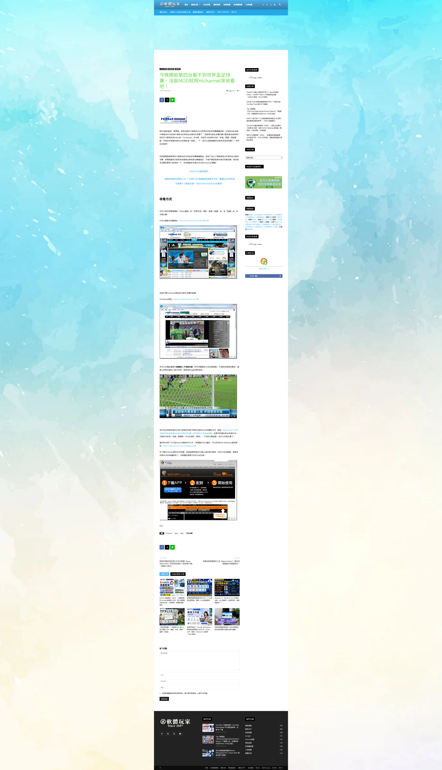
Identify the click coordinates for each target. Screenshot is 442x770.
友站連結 (250, 768)
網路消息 (177, 69)
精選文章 (194, 4)
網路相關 (216, 4)
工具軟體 (248, 4)
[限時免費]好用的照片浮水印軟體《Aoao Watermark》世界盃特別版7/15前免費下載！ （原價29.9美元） (177, 563)
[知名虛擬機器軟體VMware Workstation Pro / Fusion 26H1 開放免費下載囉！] (208, 753)
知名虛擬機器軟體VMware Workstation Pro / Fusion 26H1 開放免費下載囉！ (228, 753)
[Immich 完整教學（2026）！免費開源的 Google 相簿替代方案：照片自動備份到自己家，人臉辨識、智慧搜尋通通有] (172, 587)
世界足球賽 (189, 533)
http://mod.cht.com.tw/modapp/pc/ (178, 445)
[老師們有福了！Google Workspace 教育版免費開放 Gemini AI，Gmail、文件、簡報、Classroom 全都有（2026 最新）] (199, 616)
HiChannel (169, 533)
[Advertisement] (221, 33)
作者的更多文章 (178, 574)
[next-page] (164, 638)
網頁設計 (250, 229)
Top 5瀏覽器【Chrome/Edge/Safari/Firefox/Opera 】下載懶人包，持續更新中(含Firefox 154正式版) (264, 111)
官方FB (274, 768)
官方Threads (223, 12)
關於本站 (163, 12)
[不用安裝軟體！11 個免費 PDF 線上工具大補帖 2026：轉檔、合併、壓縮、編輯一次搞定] (172, 616)
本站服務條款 (214, 768)
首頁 (186, 4)
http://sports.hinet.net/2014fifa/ (193, 220)
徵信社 (250, 215)
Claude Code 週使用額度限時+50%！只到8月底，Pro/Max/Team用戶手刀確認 (264, 103)
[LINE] (172, 100)
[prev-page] (161, 638)
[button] (279, 5)
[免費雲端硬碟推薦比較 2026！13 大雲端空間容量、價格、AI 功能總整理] (199, 587)
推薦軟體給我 (198, 12)
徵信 (271, 219)
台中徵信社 (278, 215)
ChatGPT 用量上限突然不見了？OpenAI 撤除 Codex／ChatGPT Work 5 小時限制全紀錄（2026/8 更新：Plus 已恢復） (263, 94)
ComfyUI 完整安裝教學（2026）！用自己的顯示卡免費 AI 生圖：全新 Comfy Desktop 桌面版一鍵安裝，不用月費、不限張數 (264, 128)
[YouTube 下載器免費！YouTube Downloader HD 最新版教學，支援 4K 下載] (208, 728)
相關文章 (164, 574)
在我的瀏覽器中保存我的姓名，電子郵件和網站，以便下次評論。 (185, 693)
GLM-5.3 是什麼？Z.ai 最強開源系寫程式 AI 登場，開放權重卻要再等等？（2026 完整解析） (264, 120)
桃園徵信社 (267, 224)
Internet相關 (163, 69)
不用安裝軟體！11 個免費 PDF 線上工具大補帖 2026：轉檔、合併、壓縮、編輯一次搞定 (172, 629)
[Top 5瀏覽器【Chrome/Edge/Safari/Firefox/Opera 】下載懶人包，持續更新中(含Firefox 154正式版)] (208, 740)
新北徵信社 (257, 224)
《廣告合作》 (210, 12)
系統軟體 (226, 4)
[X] (271, 4)
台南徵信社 (251, 217)
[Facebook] (263, 4)
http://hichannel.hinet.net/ (185, 299)
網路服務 (171, 69)
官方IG (234, 12)
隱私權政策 (231, 768)
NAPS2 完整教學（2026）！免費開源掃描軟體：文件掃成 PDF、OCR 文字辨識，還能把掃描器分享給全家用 (264, 137)
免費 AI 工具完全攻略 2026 (180, 12)
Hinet (176, 533)
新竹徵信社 (269, 215)
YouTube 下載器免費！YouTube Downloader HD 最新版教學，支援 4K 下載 (227, 727)
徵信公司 (264, 219)
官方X (280, 768)
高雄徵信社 (260, 217)
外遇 (264, 222)
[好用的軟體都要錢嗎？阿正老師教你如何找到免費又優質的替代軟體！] (227, 616)
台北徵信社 (259, 215)
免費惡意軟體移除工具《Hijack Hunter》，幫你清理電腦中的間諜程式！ (221, 562)
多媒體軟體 (238, 4)
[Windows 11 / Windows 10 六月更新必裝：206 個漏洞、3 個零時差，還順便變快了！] (227, 587)
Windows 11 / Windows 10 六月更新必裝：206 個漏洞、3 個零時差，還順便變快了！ (227, 600)
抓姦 (271, 217)
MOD (182, 533)
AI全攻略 (206, 4)
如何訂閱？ (264, 268)
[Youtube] (274, 4)
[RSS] (267, 4)
